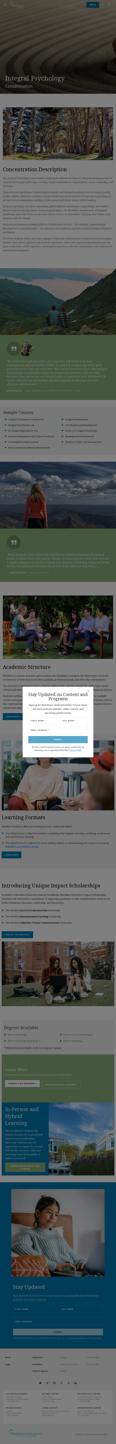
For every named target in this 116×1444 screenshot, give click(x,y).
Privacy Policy (76, 750)
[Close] (88, 691)
